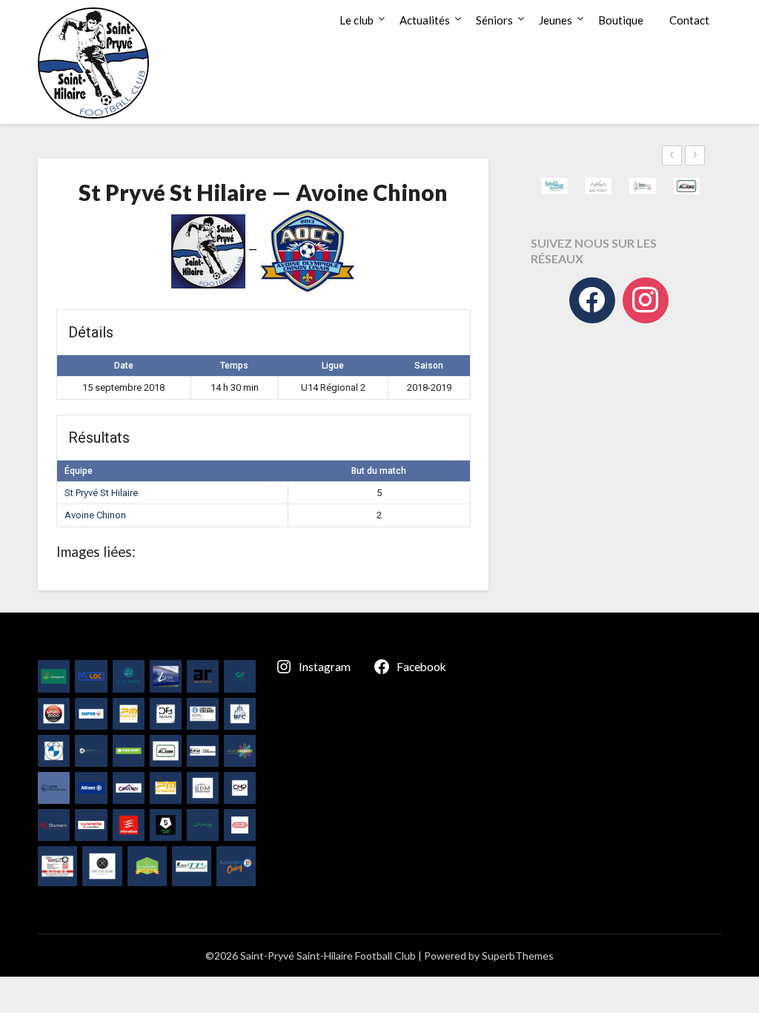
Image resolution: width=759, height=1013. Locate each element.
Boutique (620, 20)
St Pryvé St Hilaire (101, 492)
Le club (356, 20)
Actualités (425, 20)
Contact (689, 20)
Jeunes (555, 20)
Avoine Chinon (95, 515)
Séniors (494, 20)
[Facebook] (592, 300)
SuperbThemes (518, 955)
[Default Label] (645, 300)
